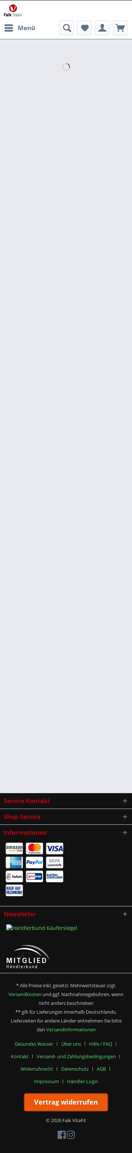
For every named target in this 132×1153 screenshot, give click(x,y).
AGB (101, 1069)
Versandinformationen (71, 1029)
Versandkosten (24, 994)
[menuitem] (19, 28)
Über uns (71, 1044)
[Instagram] (71, 1136)
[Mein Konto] (102, 28)
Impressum (46, 1081)
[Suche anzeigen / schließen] (66, 28)
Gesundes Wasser (34, 1044)
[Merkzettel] (84, 28)
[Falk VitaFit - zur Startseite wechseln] (13, 10)
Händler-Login (82, 1081)
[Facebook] (62, 1136)
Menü (26, 28)
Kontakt (20, 1056)
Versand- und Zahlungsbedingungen (76, 1056)
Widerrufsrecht (37, 1069)
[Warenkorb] (120, 28)
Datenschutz (75, 1069)
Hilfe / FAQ (100, 1044)
